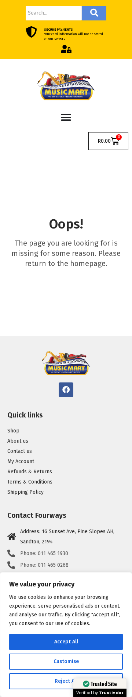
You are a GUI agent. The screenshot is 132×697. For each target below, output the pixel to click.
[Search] (94, 13)
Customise (66, 661)
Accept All (66, 642)
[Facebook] (66, 389)
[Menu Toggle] (66, 117)
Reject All (66, 681)
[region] (66, 634)
